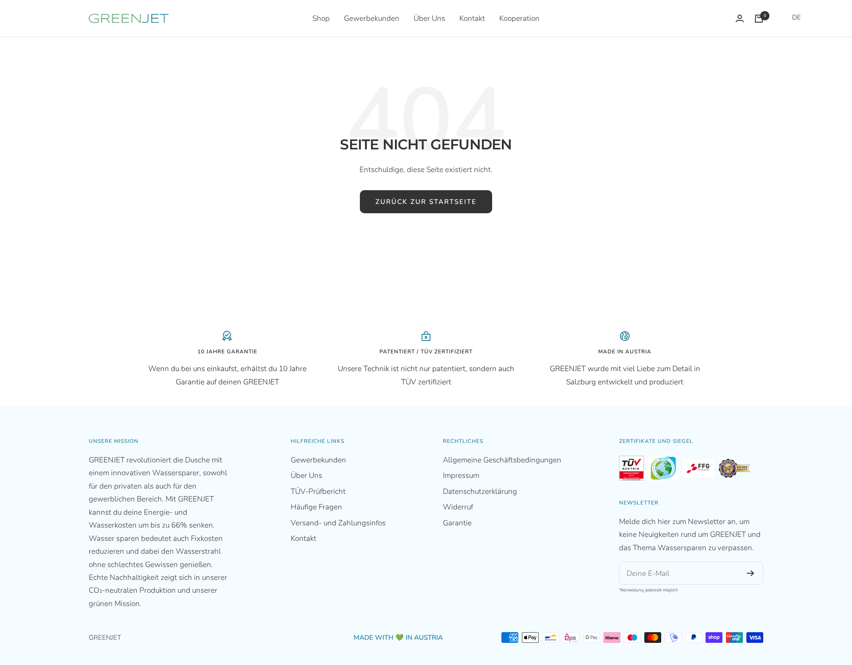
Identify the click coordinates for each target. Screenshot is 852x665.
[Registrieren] (750, 573)
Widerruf (458, 507)
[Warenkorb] (758, 19)
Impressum (461, 475)
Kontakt (472, 18)
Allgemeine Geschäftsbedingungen (502, 460)
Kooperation (519, 18)
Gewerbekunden (371, 18)
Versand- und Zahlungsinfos (338, 523)
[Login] (740, 18)
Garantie (457, 523)
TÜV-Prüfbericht (318, 491)
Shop (321, 18)
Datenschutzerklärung (480, 491)
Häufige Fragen (316, 507)
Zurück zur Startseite (426, 201)
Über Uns (429, 18)
